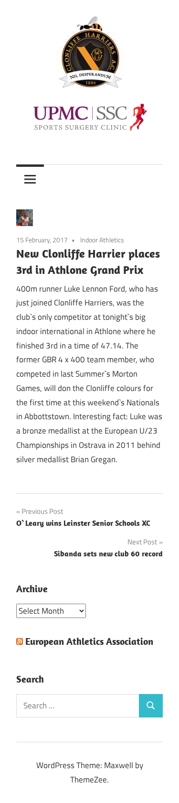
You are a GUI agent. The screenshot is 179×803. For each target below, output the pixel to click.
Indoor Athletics (102, 240)
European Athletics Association (89, 641)
